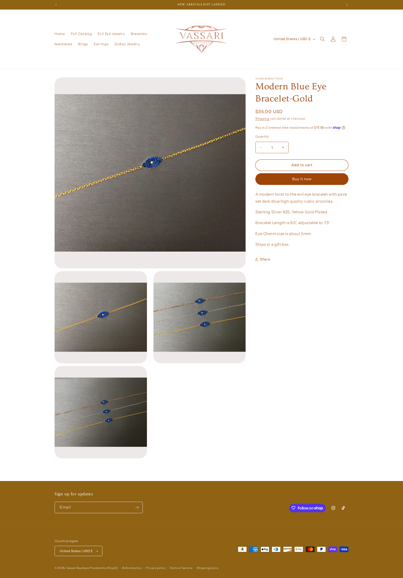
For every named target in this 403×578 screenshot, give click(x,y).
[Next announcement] (347, 4)
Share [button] (265, 259)
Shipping (262, 118)
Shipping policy (208, 568)
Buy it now (302, 179)
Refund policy (132, 568)
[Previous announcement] (56, 4)
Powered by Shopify (104, 568)
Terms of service (181, 568)
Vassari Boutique (78, 568)
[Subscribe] (137, 507)
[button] (322, 39)
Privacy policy (155, 568)
